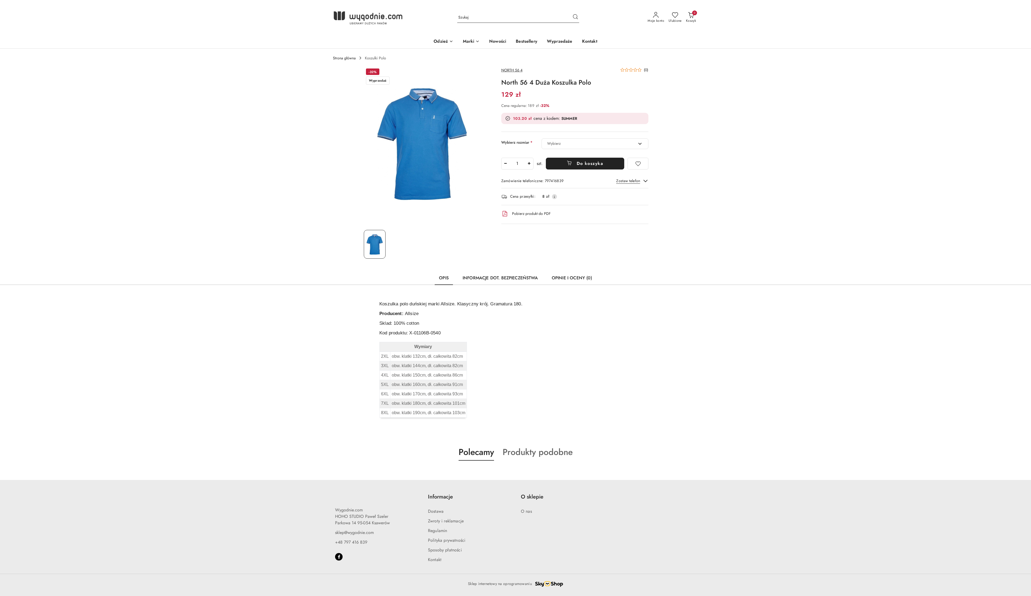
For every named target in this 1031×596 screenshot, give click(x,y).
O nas (526, 511)
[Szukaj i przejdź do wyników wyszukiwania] (575, 17)
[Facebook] (339, 557)
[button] (634, 70)
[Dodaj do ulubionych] (637, 163)
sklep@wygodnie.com (354, 532)
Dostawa (436, 511)
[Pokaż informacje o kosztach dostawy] (554, 197)
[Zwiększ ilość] (529, 163)
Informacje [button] (440, 497)
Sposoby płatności (445, 550)
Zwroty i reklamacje (446, 521)
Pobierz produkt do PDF (531, 213)
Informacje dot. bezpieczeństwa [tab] (500, 278)
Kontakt (434, 560)
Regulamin (437, 531)
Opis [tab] (444, 278)
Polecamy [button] (476, 452)
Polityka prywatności (446, 540)
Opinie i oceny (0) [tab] (572, 278)
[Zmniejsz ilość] (506, 163)
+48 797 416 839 (351, 542)
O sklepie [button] (532, 497)
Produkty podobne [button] (538, 452)
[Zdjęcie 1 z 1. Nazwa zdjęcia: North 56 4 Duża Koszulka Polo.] (375, 244)
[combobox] (595, 143)
